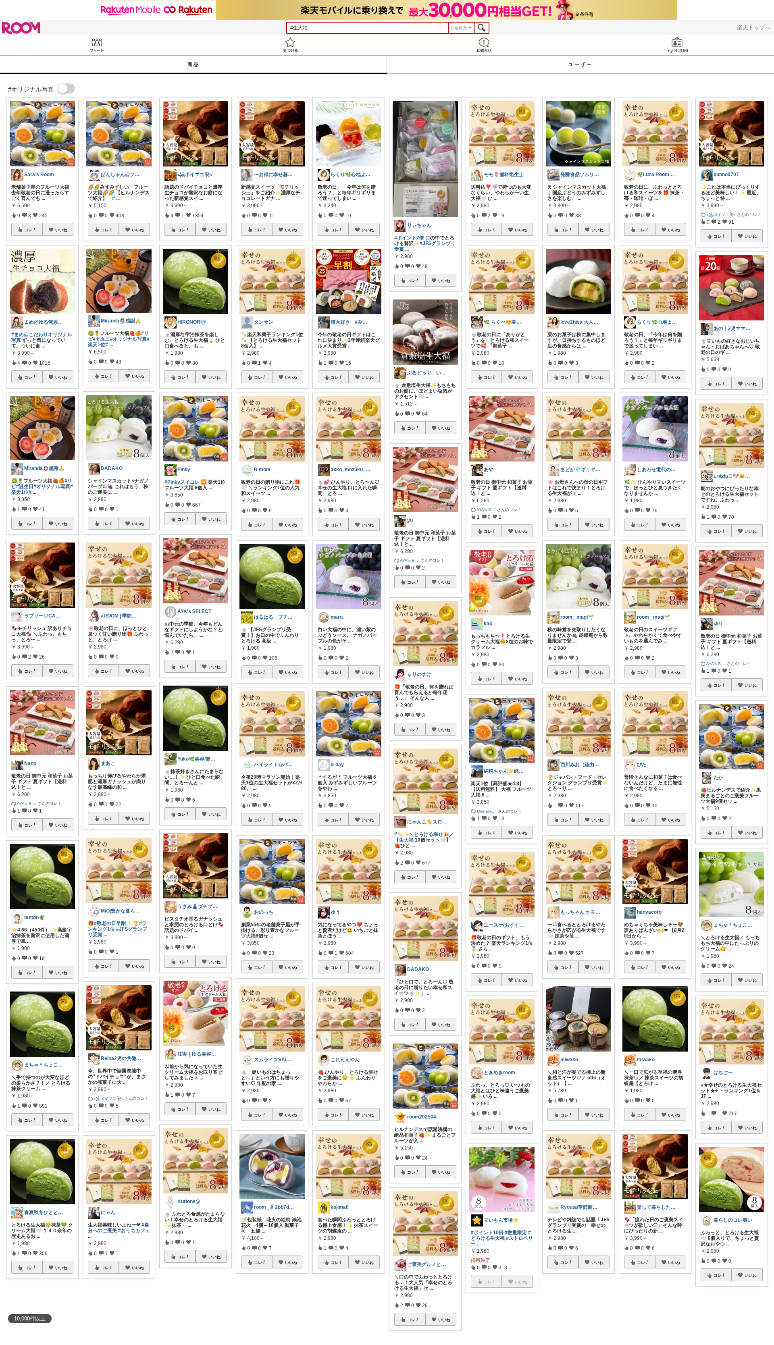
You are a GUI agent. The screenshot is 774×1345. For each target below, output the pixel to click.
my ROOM (677, 45)
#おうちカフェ (134, 1230)
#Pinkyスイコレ (182, 482)
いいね (61, 230)
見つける (290, 45)
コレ (28, 230)
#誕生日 (24, 486)
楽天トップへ (754, 27)
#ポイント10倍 (487, 1232)
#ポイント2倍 (409, 238)
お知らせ (483, 45)
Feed (97, 45)
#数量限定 (516, 1232)
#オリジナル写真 (51, 486)
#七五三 (101, 339)
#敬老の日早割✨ (113, 923)
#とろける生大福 (501, 1235)
